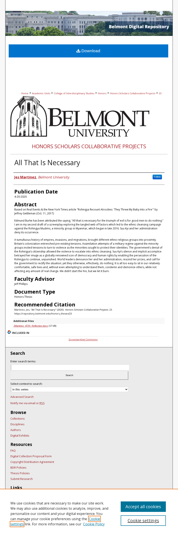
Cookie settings (143, 520)
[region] (89, 513)
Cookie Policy (94, 524)
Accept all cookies (143, 506)
